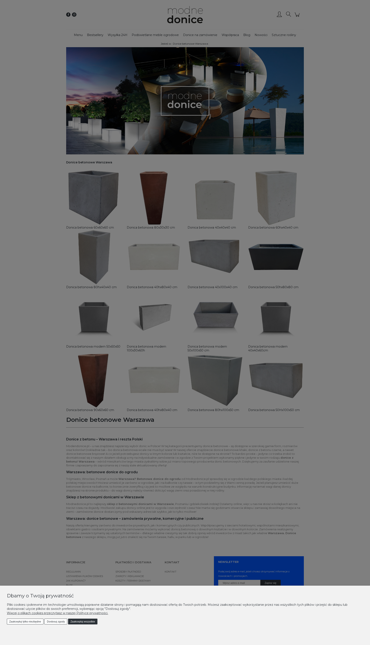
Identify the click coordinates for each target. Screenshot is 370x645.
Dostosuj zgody (56, 621)
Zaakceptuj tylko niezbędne (25, 621)
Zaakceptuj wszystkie (82, 621)
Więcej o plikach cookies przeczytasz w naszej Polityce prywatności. (57, 613)
